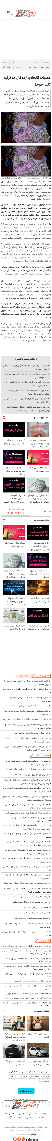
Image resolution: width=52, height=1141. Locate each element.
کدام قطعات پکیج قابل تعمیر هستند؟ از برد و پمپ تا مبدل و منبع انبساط (26, 1004)
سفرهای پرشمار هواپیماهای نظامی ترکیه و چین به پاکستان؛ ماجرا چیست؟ (26, 860)
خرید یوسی (45, 1076)
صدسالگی (32, 1113)
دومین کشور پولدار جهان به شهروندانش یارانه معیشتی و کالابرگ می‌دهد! (26, 400)
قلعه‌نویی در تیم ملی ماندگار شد (35, 907)
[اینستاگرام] (23, 1139)
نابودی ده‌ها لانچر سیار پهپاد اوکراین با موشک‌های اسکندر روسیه (27, 835)
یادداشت (40, 1117)
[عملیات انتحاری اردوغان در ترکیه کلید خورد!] (26, 127)
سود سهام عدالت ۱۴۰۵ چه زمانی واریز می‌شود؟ (30, 705)
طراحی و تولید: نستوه (23, 1134)
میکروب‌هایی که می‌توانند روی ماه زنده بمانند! (30, 896)
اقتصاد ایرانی (34, 1076)
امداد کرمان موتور (13, 1071)
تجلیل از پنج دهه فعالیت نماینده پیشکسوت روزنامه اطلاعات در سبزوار (29, 819)
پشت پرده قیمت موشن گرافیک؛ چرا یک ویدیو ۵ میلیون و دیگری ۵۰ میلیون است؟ (27, 967)
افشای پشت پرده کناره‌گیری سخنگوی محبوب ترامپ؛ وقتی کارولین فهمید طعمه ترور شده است (28, 408)
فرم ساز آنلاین (26, 1071)
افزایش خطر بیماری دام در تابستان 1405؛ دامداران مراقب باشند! (28, 975)
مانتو (47, 1071)
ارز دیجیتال (12, 1076)
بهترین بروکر (23, 1076)
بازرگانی (43, 940)
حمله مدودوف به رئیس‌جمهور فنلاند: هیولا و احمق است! (26, 883)
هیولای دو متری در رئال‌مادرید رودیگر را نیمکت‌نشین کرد (26, 769)
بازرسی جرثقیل (38, 1071)
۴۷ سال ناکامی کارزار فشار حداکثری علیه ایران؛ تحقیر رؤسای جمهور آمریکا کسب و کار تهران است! (27, 827)
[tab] (43, 676)
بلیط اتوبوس (44, 1081)
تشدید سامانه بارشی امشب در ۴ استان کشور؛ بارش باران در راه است (26, 933)
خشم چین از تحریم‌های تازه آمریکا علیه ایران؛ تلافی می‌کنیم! (25, 719)
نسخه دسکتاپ (26, 1091)
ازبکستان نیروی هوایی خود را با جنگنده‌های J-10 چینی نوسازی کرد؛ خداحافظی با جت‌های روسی (29, 843)
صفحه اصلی (45, 62)
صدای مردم (9, 1113)
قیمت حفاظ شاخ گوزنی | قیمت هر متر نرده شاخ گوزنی (27, 993)
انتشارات (28, 1117)
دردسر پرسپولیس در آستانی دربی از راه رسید (31, 918)
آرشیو (19, 1117)
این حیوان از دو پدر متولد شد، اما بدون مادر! (31, 733)
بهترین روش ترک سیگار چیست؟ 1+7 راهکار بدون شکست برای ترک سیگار (28, 960)
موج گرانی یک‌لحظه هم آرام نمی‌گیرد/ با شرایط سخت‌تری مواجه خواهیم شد (28, 726)
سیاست (36, 62)
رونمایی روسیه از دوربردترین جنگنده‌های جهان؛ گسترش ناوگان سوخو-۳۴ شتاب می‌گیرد (28, 748)
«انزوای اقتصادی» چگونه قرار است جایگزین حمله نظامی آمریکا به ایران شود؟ (28, 392)
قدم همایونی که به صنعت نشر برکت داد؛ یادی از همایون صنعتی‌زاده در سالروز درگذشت (28, 806)
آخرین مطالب (41, 755)
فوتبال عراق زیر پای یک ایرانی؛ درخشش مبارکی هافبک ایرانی (25, 946)
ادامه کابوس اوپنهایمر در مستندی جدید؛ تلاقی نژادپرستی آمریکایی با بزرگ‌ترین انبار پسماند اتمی (27, 781)
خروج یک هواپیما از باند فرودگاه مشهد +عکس (30, 902)
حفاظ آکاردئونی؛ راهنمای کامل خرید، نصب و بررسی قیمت (26, 998)
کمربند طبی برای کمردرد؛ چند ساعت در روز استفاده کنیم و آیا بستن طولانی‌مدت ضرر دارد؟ (26, 952)
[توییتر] (19, 1139)
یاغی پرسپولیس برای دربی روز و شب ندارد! (31, 774)
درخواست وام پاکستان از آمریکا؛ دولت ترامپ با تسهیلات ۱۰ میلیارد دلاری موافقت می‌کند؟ (27, 890)
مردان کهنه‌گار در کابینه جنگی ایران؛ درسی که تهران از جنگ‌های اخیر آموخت (27, 384)
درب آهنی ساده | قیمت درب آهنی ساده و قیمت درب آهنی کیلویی (27, 987)
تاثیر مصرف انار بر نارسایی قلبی (36, 912)
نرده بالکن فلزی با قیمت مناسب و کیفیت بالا (31, 981)
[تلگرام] (15, 1139)
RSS (10, 1117)
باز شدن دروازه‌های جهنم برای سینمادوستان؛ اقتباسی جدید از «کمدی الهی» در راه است (27, 790)
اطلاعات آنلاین (26, 13)
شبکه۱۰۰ (44, 1113)
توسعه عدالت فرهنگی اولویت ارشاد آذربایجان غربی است (26, 813)
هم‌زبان (21, 1113)
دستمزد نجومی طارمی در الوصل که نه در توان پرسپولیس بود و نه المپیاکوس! (27, 740)
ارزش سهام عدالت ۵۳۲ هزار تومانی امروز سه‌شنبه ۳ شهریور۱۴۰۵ (30, 699)
